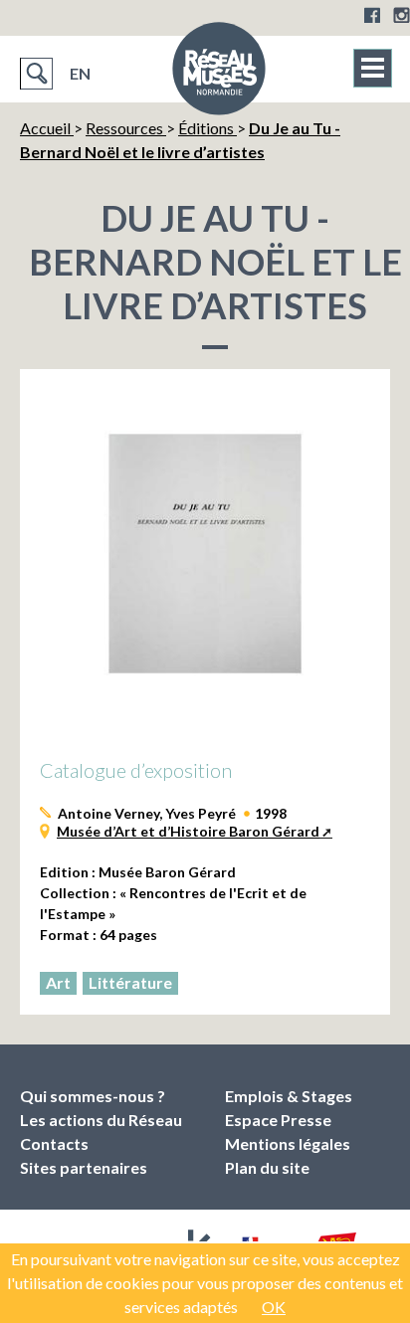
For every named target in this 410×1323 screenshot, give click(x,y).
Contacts (54, 1143)
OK (274, 1306)
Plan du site (267, 1167)
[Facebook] (372, 15)
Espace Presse (278, 1119)
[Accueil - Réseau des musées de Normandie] (219, 74)
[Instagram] (401, 15)
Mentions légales (287, 1143)
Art (58, 982)
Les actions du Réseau (101, 1119)
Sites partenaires (83, 1167)
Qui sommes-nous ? (92, 1095)
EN (80, 73)
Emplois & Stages (288, 1095)
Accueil (47, 127)
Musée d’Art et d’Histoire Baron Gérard (188, 831)
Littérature (130, 982)
